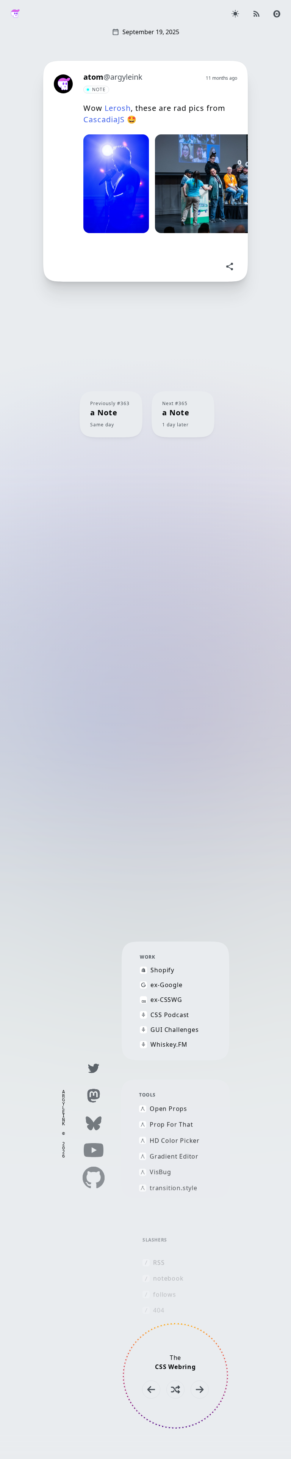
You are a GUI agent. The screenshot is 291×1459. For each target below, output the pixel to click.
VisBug (160, 1172)
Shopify (162, 970)
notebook (168, 1278)
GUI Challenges (174, 1029)
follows (164, 1294)
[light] (235, 13)
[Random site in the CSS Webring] (175, 1389)
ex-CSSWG (166, 1000)
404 (158, 1310)
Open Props (168, 1109)
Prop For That (171, 1125)
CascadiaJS (104, 119)
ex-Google (166, 985)
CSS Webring (175, 1367)
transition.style (173, 1188)
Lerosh (118, 108)
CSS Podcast (169, 1015)
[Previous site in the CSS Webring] (151, 1389)
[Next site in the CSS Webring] (200, 1389)
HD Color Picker (175, 1140)
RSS (158, 1262)
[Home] (15, 13)
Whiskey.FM (168, 1045)
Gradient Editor (174, 1156)
